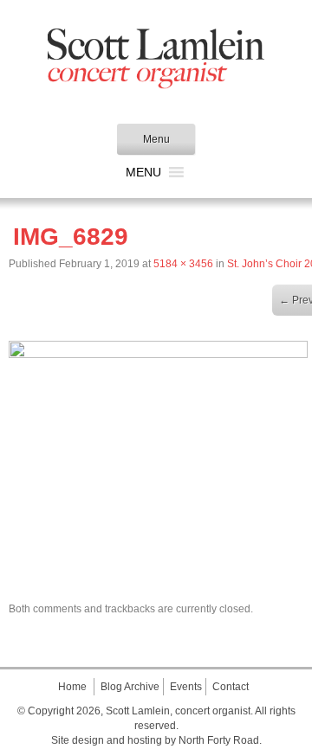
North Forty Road (219, 740)
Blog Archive (130, 687)
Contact (230, 687)
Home (72, 687)
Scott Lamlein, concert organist (178, 711)
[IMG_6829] (158, 354)
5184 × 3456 (183, 264)
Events (186, 687)
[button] (143, 172)
